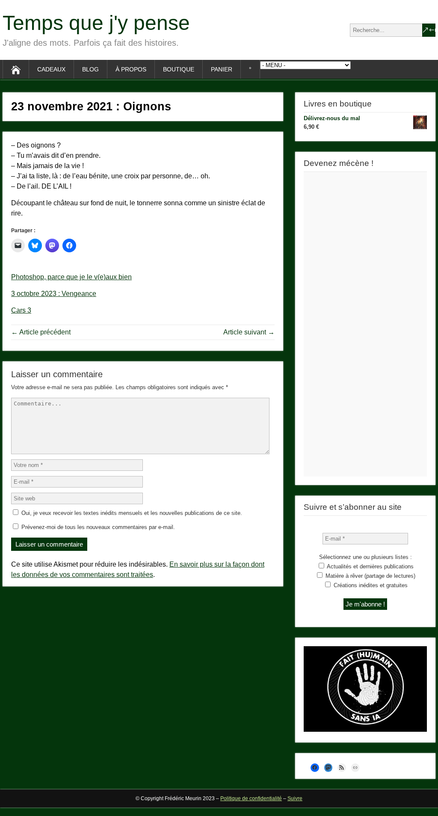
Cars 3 (21, 310)
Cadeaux (51, 69)
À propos (130, 69)
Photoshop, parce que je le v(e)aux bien (71, 277)
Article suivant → (249, 332)
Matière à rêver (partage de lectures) (369, 576)
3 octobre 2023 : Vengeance (53, 293)
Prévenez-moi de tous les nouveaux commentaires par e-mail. (98, 527)
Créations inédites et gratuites (370, 585)
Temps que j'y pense (96, 23)
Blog (90, 69)
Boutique (178, 69)
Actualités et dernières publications (370, 566)
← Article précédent (41, 332)
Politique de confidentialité (251, 798)
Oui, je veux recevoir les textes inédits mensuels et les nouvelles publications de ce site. (131, 513)
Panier (221, 69)
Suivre (294, 798)
